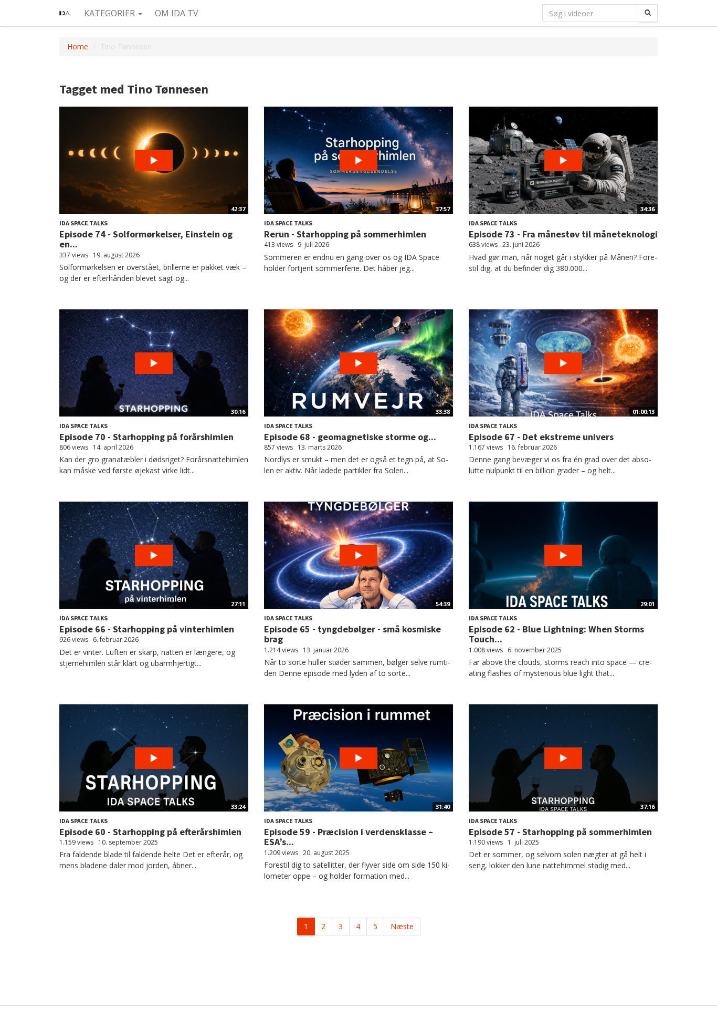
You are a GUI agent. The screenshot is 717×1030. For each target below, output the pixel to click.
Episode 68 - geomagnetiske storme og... (350, 437)
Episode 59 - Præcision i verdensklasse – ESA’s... (348, 837)
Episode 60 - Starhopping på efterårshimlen (150, 832)
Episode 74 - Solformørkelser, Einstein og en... (146, 239)
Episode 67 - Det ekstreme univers (541, 437)
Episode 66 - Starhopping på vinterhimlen (146, 629)
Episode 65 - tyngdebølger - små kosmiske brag (352, 634)
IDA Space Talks (83, 223)
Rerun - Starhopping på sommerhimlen (345, 234)
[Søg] (648, 13)
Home (77, 46)
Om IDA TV (176, 13)
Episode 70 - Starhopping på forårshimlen (146, 437)
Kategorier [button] (110, 13)
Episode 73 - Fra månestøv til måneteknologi (563, 234)
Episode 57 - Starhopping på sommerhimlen (560, 832)
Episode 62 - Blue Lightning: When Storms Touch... (556, 634)
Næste (402, 926)
